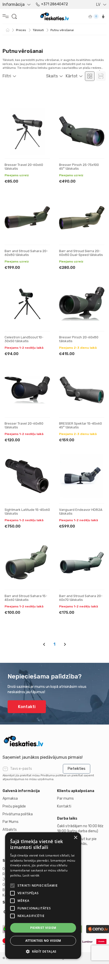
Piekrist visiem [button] (43, 928)
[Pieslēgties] (103, 16)
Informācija (14, 4)
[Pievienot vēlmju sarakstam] (41, 116)
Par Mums (11, 822)
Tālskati (38, 30)
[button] (43, 951)
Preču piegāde (14, 806)
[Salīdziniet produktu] (41, 132)
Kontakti (26, 706)
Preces (21, 30)
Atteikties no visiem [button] (43, 940)
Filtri (7, 76)
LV (98, 4)
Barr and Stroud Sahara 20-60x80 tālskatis (26, 253)
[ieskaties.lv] (54, 741)
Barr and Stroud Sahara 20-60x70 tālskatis (80, 598)
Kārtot (72, 76)
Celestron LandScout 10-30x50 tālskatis (24, 339)
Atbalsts (10, 829)
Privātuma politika (18, 814)
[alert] (43, 895)
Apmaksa (10, 798)
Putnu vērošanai (62, 30)
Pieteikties (76, 768)
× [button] (75, 838)
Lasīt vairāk (31, 875)
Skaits (52, 76)
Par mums (65, 798)
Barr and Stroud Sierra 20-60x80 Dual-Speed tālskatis (81, 253)
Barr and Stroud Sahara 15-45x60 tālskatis (26, 598)
